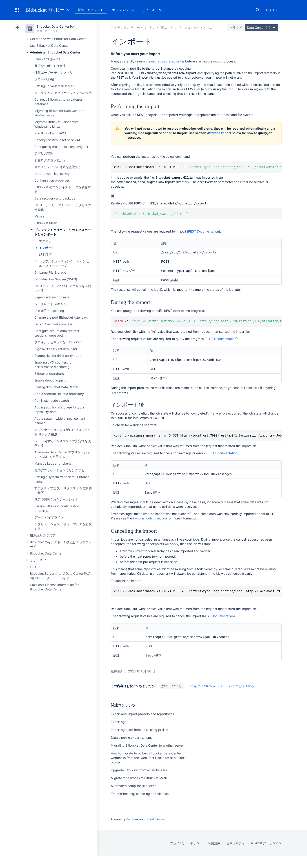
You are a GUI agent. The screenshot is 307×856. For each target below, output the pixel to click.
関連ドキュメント (90, 10)
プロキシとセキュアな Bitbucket (57, 342)
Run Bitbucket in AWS (50, 133)
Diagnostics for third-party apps (57, 355)
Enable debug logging (50, 380)
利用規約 (214, 843)
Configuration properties (52, 180)
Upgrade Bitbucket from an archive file (139, 770)
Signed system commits (51, 297)
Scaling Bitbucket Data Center (56, 387)
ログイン (272, 10)
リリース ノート (41, 560)
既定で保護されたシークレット (56, 499)
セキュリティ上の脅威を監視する (57, 167)
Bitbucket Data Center (46, 553)
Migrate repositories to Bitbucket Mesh (139, 778)
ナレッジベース (123, 10)
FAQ (33, 567)
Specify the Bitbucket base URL (57, 140)
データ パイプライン (48, 517)
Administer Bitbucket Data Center (55, 52)
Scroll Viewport (156, 819)
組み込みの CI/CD (42, 535)
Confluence (133, 819)
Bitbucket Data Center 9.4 (56, 26)
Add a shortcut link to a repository (59, 394)
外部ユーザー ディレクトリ (53, 72)
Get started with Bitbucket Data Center (58, 39)
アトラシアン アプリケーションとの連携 (63, 93)
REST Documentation (203, 231)
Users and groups (47, 59)
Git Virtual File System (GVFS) (55, 279)
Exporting (118, 722)
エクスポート (48, 241)
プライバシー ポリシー (186, 843)
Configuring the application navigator (61, 147)
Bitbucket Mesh (45, 223)
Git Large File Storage (50, 272)
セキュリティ (235, 843)
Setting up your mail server (53, 86)
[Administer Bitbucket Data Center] (176, 27)
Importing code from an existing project (139, 730)
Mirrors (39, 216)
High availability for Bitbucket (55, 349)
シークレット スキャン (50, 304)
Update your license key (52, 173)
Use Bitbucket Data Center (49, 45)
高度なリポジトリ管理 (50, 66)
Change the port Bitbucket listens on (60, 317)
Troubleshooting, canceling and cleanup (140, 794)
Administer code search (51, 400)
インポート (47, 248)
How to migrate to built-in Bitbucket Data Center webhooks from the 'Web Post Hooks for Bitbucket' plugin (148, 757)
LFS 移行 (45, 254)
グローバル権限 (45, 79)
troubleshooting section (150, 518)
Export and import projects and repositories (142, 714)
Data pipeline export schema (132, 737)
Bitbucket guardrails (49, 373)
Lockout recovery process (53, 324)
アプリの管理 (43, 153)
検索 (257, 9)
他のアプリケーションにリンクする (59, 470)
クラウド (235, 27)
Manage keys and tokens (52, 463)
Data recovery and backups (54, 198)
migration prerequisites (168, 61)
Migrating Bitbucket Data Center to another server (147, 745)
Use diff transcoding (49, 311)
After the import (219, 133)
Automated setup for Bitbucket (133, 786)
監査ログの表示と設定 (50, 160)
